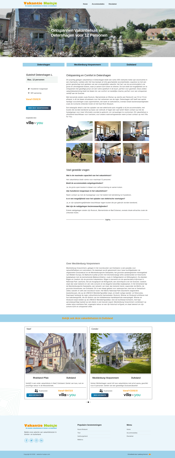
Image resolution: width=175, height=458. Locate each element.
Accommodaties (98, 4)
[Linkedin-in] (41, 440)
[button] (86, 402)
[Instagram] (36, 440)
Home (85, 4)
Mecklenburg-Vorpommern (86, 263)
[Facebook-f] (26, 440)
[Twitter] (31, 440)
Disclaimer (113, 4)
